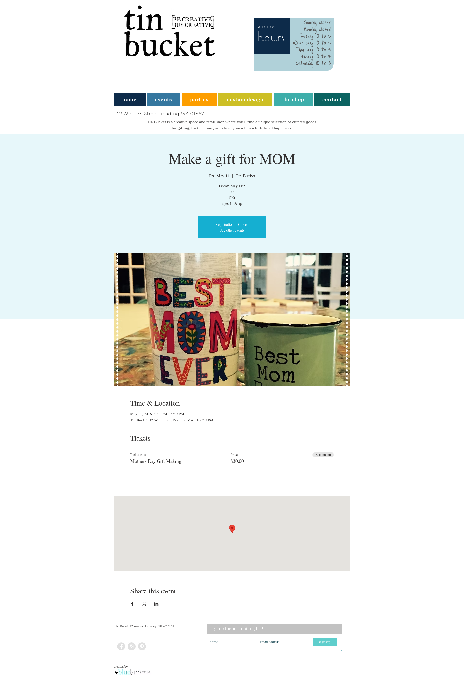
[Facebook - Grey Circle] (121, 646)
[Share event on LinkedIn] (156, 604)
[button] (199, 99)
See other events (232, 230)
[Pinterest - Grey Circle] (142, 646)
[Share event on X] (144, 604)
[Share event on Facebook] (132, 604)
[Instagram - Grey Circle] (132, 646)
